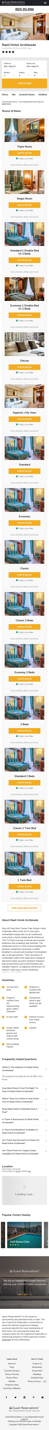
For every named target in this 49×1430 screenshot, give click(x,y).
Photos (5, 94)
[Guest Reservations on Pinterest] (33, 1397)
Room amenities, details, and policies (24, 165)
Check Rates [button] (24, 153)
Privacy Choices (34, 1381)
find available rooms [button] (24, 908)
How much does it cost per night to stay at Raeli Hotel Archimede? (20, 1090)
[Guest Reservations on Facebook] (7, 1397)
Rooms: (7, 73)
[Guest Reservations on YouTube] (41, 1397)
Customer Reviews (12, 1370)
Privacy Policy (12, 1377)
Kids (35, 73)
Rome (18, 1171)
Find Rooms (24, 83)
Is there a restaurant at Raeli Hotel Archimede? (20, 1121)
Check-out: (31, 63)
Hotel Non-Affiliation (12, 1388)
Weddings (43, 94)
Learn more (6, 104)
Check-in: (7, 63)
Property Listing (11, 1385)
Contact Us (37, 1363)
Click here (6, 1339)
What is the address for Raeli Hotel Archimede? (20, 1069)
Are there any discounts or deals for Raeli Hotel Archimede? (20, 1142)
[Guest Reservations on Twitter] (15, 1397)
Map (13, 94)
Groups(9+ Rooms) (27, 94)
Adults (22, 73)
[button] (2, 26)
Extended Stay (37, 1377)
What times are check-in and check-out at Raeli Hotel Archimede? (20, 1100)
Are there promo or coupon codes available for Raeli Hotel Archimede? (20, 1152)
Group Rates (37, 1370)
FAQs (12, 1367)
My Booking (37, 1367)
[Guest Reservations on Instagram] (24, 1397)
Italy (29, 1171)
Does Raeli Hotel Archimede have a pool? (19, 1111)
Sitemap (11, 1381)
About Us (12, 1363)
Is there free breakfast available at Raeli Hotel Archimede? (20, 1131)
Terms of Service (12, 1374)
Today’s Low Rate (25, 158)
